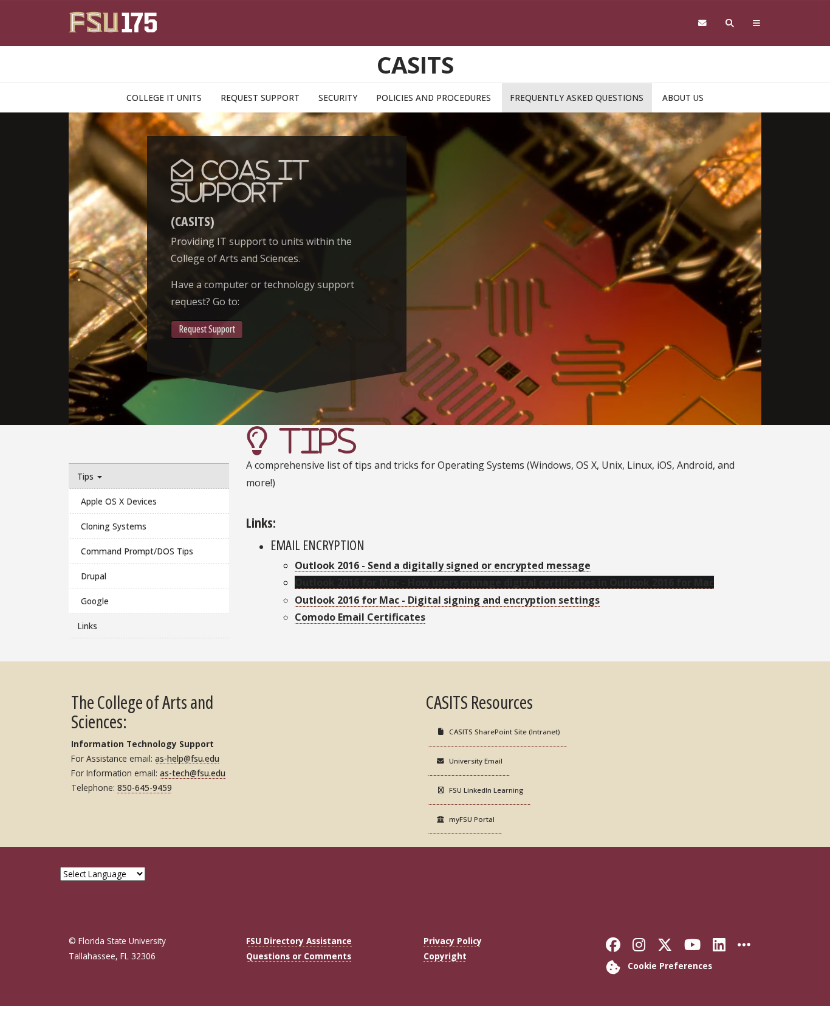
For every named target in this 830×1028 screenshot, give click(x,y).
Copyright (445, 956)
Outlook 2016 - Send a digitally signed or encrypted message (443, 565)
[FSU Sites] (757, 23)
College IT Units (164, 97)
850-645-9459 (144, 787)
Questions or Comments (298, 956)
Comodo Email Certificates (360, 617)
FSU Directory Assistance (299, 941)
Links (87, 626)
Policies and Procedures (433, 97)
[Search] (730, 23)
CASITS (415, 64)
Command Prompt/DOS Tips (137, 551)
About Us (683, 97)
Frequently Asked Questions (576, 97)
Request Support (260, 97)
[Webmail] (702, 23)
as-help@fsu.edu (187, 758)
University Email (475, 760)
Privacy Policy (453, 941)
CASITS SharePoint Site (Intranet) (504, 731)
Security (337, 97)
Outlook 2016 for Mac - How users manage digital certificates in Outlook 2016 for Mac (504, 582)
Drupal (93, 576)
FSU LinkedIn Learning (486, 790)
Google (95, 601)
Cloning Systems (113, 526)
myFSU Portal (472, 819)
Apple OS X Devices (119, 501)
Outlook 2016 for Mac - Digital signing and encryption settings (447, 600)
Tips (86, 476)
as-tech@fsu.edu (192, 773)
